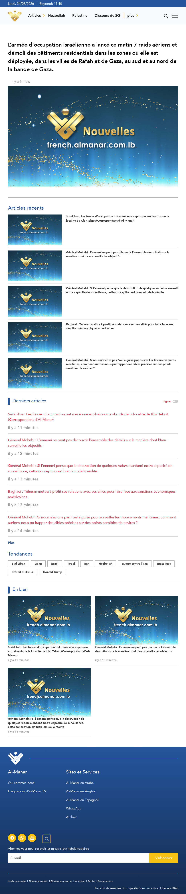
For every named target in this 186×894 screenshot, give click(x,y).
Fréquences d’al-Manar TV (27, 791)
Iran (86, 563)
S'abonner (163, 857)
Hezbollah (56, 15)
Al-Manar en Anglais (81, 791)
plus (130, 15)
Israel (71, 563)
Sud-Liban (18, 563)
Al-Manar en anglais (38, 881)
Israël (54, 563)
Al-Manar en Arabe (80, 783)
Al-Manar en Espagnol (82, 800)
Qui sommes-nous (21, 783)
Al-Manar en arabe (17, 881)
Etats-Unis (164, 563)
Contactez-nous (105, 881)
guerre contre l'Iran (135, 563)
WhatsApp (74, 808)
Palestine (79, 15)
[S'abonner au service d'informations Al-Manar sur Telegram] (12, 838)
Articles (34, 15)
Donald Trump (52, 572)
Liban (38, 563)
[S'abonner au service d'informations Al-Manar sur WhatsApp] (22, 838)
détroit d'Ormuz (23, 572)
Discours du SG (107, 15)
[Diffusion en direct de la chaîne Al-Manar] (32, 838)
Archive (71, 817)
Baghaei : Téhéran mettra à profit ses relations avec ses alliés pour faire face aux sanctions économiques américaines (92, 494)
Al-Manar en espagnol (61, 881)
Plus (11, 543)
